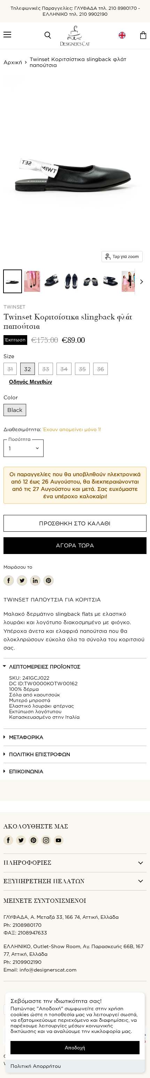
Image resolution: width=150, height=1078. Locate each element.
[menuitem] (122, 35)
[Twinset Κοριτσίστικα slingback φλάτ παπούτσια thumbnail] (12, 281)
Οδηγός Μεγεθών (30, 382)
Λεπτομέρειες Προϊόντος (45, 666)
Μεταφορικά (26, 737)
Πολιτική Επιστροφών (39, 754)
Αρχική (12, 62)
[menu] (122, 35)
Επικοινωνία (26, 771)
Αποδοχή (75, 1047)
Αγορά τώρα (75, 545)
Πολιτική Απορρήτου (35, 1066)
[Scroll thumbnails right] (140, 282)
